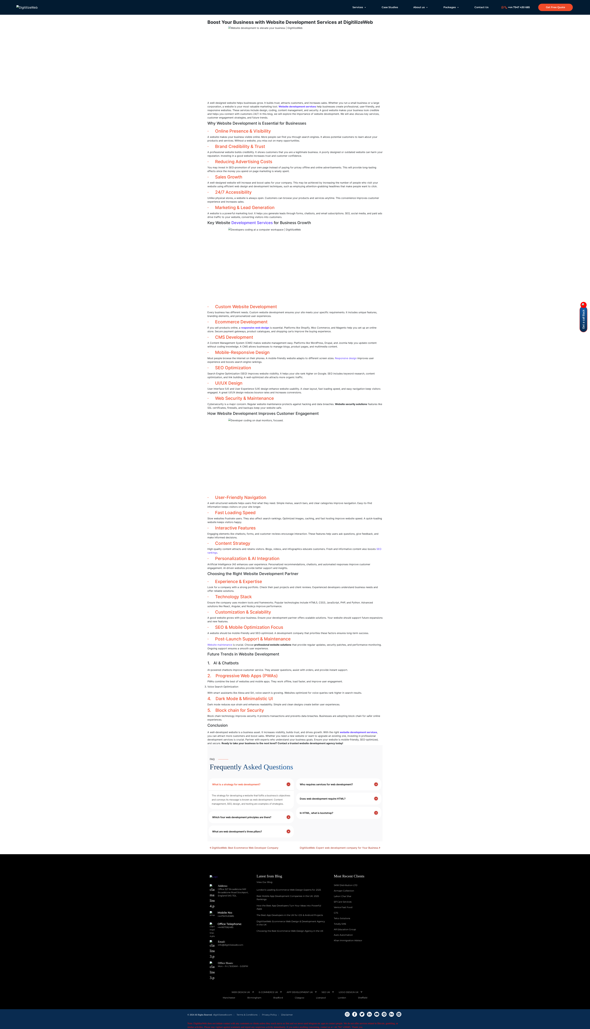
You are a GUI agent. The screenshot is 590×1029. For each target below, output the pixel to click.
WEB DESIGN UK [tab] (241, 992)
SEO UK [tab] (326, 992)
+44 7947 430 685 (519, 7)
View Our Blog (264, 882)
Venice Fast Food (343, 907)
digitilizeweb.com (222, 1014)
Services (357, 7)
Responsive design (346, 358)
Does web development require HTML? (323, 798)
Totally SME (340, 923)
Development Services (252, 222)
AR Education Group (345, 929)
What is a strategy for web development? (236, 784)
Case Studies (390, 7)
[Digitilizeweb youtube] (376, 1014)
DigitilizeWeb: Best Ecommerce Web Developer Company (244, 847)
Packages (449, 7)
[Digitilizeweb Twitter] (362, 1014)
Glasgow (299, 997)
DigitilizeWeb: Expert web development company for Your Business (339, 847)
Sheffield (362, 997)
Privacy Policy (269, 1014)
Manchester (229, 997)
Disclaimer (287, 1014)
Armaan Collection (344, 890)
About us (419, 7)
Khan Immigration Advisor (348, 940)
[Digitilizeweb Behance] (391, 1014)
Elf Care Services (343, 901)
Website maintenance (219, 644)
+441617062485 (225, 927)
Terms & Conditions (247, 1014)
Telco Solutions (342, 918)
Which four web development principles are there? (241, 817)
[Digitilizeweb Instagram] (347, 1014)
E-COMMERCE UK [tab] (268, 992)
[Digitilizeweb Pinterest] (384, 1014)
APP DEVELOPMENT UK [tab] (300, 992)
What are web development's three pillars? (237, 831)
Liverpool (321, 997)
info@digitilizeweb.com (230, 945)
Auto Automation (343, 935)
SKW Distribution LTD (345, 885)
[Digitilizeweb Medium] (398, 1014)
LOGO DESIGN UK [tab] (348, 992)
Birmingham (254, 997)
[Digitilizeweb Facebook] (354, 1014)
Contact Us (481, 7)
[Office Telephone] (214, 927)
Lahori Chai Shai (342, 896)
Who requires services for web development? (326, 784)
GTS (336, 912)
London (342, 997)
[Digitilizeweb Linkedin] (369, 1014)
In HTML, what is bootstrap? (316, 812)
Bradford (278, 997)
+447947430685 (226, 916)
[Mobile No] (214, 916)
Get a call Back (583, 319)
